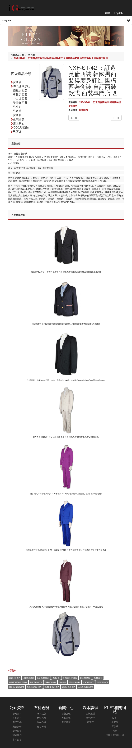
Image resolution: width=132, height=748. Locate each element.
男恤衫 (17, 107)
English (118, 13)
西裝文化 (66, 713)
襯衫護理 (90, 717)
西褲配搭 (62, 682)
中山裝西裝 (20, 98)
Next (58, 82)
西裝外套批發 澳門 (34, 686)
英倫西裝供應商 (43, 677)
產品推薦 (66, 722)
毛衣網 (115, 722)
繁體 (107, 13)
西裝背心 (18, 123)
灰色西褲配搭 (85, 677)
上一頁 (74, 117)
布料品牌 (41, 713)
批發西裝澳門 (88, 682)
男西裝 (31, 54)
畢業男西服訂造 (36, 682)
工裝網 (115, 726)
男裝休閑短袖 (74, 682)
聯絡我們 (17, 735)
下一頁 (116, 117)
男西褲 (17, 111)
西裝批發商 (98, 677)
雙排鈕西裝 (20, 102)
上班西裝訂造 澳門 (85, 686)
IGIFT (115, 717)
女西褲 (17, 115)
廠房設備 (17, 726)
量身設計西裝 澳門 (16, 686)
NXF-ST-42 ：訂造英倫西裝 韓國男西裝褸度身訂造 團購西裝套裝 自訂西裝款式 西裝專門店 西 (61, 58)
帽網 (115, 730)
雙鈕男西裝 (20, 90)
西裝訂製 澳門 (14, 677)
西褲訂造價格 (50, 682)
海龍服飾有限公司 (115, 735)
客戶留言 (17, 739)
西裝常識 (66, 717)
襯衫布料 (41, 726)
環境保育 (17, 730)
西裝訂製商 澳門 (68, 686)
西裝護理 (90, 713)
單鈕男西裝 (20, 94)
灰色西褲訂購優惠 (70, 677)
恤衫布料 (41, 722)
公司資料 (17, 713)
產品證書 (17, 722)
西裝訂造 (56, 677)
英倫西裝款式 (28, 677)
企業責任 (17, 717)
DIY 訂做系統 (21, 86)
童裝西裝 (18, 119)
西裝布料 (41, 717)
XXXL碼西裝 (21, 127)
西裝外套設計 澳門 (52, 686)
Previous (45, 82)
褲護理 (90, 722)
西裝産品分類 (17, 54)
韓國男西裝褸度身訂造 (18, 682)
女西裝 (17, 82)
